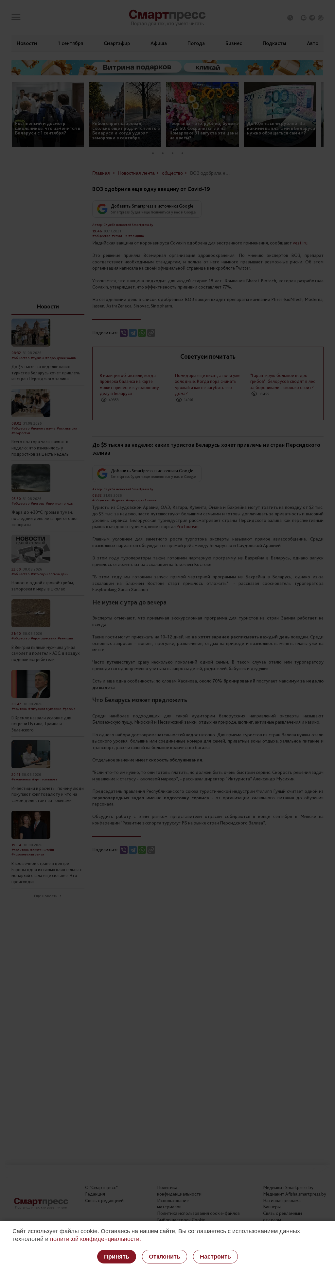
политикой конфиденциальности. (95, 1239)
